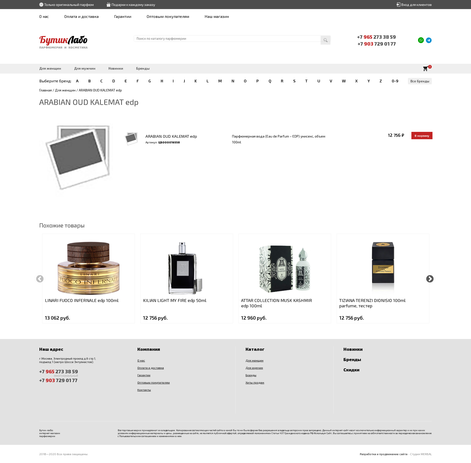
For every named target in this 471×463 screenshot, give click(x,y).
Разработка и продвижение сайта (383, 454)
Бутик (63, 39)
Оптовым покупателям (168, 16)
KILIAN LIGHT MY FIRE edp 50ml (174, 300)
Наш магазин (217, 16)
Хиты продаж (255, 382)
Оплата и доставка (81, 16)
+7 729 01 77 (377, 44)
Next (429, 278)
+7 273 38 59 (376, 37)
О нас (44, 16)
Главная (45, 90)
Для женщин (50, 68)
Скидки (351, 369)
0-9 (395, 80)
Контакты (144, 389)
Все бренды (419, 81)
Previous (39, 278)
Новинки (115, 68)
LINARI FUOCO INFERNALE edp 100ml (81, 300)
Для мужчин (84, 68)
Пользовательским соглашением (137, 436)
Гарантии (122, 16)
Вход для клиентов (416, 4)
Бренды (143, 68)
